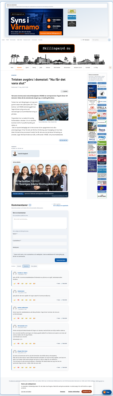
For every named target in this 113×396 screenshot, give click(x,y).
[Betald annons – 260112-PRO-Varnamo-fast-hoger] (101, 138)
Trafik (7, 40)
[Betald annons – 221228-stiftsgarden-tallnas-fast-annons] (101, 93)
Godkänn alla (87, 391)
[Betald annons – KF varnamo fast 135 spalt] (101, 175)
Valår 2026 (19, 40)
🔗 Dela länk (64, 283)
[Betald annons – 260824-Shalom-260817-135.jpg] (92, 166)
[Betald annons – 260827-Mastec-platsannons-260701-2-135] (92, 136)
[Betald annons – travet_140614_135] (101, 148)
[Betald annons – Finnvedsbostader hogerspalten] (101, 122)
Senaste (19, 266)
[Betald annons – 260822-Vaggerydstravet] (92, 104)
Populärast (26, 266)
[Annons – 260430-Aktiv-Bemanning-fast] (72, 11)
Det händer (13, 40)
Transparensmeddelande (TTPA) (59, 196)
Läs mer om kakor (26, 391)
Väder (3, 40)
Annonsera (34, 40)
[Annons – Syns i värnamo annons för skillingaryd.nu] (36, 22)
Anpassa (62, 391)
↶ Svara (58, 283)
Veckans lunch (26, 40)
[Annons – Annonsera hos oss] (92, 92)
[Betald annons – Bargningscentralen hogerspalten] (101, 115)
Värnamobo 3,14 (22, 326)
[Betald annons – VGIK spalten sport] (101, 188)
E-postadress (17, 240)
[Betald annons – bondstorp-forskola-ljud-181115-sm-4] (72, 24)
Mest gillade (34, 266)
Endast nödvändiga (74, 391)
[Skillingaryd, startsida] (56, 48)
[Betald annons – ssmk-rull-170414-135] (101, 183)
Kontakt (40, 40)
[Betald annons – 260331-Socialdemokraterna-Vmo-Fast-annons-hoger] (102, 159)
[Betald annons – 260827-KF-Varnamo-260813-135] (92, 150)
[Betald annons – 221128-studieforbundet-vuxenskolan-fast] (101, 143)
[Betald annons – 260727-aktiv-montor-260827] (92, 126)
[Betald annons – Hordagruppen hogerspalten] (101, 195)
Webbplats (16, 247)
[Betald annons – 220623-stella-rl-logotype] (101, 108)
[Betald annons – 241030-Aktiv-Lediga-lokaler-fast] (92, 114)
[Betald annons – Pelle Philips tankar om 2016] (72, 17)
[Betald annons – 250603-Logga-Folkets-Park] (101, 86)
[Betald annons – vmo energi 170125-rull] (101, 170)
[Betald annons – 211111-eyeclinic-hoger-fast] (101, 101)
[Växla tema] (110, 67)
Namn (15, 234)
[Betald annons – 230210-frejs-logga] (101, 130)
